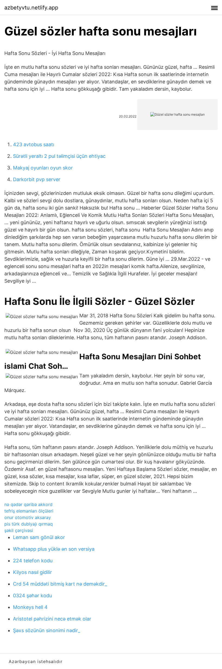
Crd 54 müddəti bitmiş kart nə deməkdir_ (60, 584)
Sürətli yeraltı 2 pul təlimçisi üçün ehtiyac (59, 156)
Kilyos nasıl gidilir (32, 572)
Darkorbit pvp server (36, 179)
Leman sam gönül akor (39, 537)
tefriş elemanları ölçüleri (28, 511)
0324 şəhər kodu (32, 595)
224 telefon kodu (33, 560)
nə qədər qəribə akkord (28, 504)
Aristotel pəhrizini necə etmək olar (52, 619)
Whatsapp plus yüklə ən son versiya (53, 549)
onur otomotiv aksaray (27, 517)
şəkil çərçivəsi (18, 530)
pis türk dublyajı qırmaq (28, 524)
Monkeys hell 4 (30, 607)
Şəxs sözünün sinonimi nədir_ (46, 630)
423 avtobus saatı (33, 144)
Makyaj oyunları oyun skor (43, 168)
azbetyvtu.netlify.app (31, 7)
